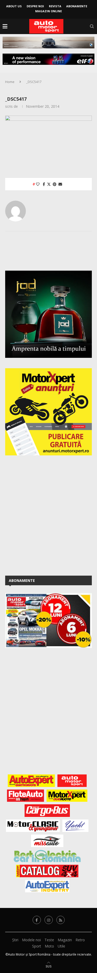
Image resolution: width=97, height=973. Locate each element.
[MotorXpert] (67, 796)
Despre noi (35, 6)
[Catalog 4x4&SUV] (47, 871)
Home (9, 81)
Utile (61, 946)
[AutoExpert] (31, 780)
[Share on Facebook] (44, 184)
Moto (49, 946)
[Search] (91, 26)
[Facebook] (37, 920)
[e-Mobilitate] (47, 856)
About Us (14, 6)
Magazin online (48, 11)
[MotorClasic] (33, 825)
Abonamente (76, 6)
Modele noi (31, 939)
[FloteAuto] (25, 796)
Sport (36, 946)
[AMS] (72, 780)
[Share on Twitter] (49, 184)
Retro (80, 939)
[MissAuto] (47, 841)
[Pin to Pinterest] (54, 184)
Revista (55, 6)
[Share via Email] (60, 184)
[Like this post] (38, 184)
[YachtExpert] (75, 825)
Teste (49, 939)
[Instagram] (48, 920)
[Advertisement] (48, 514)
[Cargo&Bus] (47, 810)
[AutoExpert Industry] (47, 886)
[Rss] (60, 920)
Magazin (65, 939)
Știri (15, 939)
